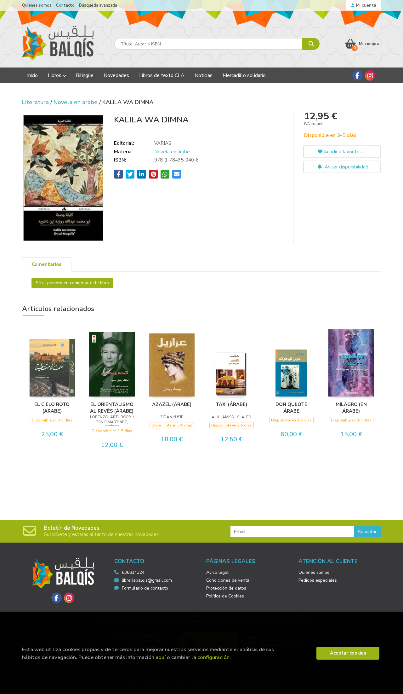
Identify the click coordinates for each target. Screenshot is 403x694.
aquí (161, 657)
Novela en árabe (76, 102)
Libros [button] (55, 75)
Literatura (36, 102)
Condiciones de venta (227, 580)
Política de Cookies (225, 596)
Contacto (65, 5)
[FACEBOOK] (357, 75)
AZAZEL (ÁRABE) (171, 404)
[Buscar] (311, 44)
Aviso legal (217, 572)
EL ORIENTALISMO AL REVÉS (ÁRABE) (111, 407)
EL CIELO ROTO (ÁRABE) (52, 407)
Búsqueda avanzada (98, 5)
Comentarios (46, 264)
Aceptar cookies (348, 653)
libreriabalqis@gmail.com (147, 580)
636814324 (133, 572)
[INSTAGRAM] (370, 75)
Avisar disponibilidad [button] (345, 167)
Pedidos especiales (317, 580)
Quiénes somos (37, 5)
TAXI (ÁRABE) (231, 404)
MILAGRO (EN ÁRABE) (351, 407)
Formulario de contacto (145, 588)
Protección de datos (226, 588)
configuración (213, 657)
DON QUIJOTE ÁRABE (291, 407)
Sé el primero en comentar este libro (72, 283)
